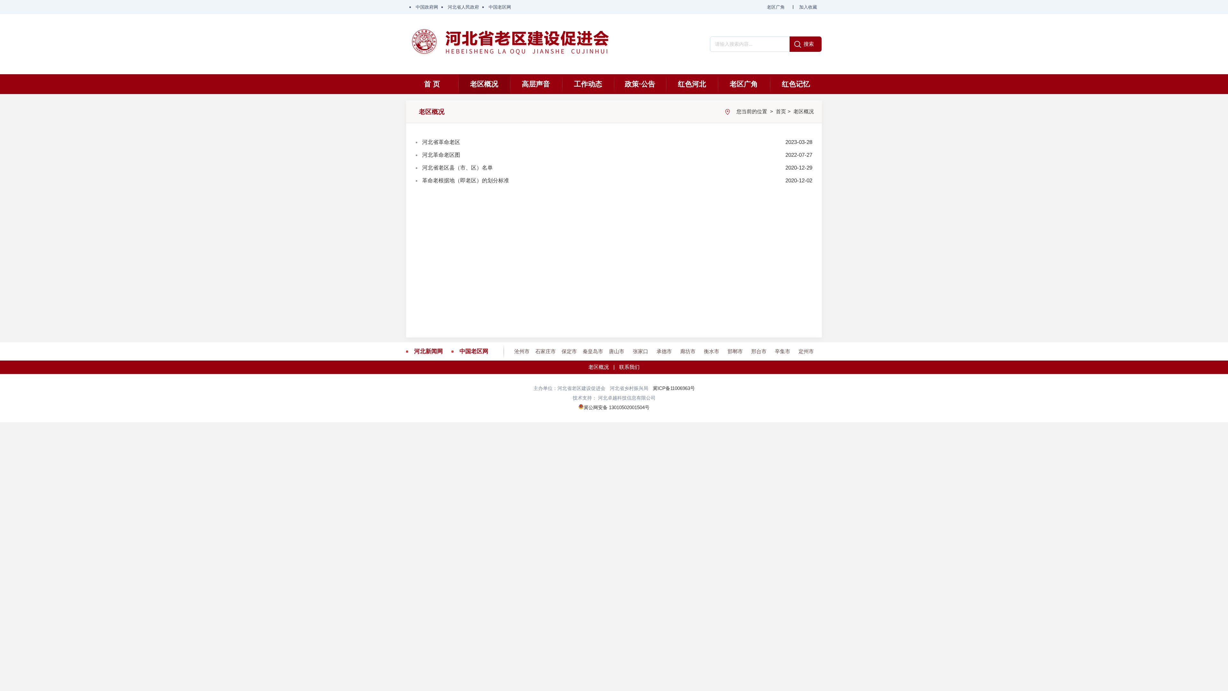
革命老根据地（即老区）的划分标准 (465, 181)
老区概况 (484, 84)
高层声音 (536, 84)
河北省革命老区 (441, 142)
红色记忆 (796, 84)
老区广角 (776, 7)
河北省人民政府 (463, 7)
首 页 (432, 84)
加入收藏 (808, 7)
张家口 (640, 351)
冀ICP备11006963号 (674, 388)
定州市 (806, 351)
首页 (781, 111)
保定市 (569, 351)
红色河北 (692, 84)
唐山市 (616, 351)
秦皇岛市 (593, 351)
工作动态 (588, 84)
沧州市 (522, 351)
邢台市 (759, 351)
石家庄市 (545, 351)
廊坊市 (688, 351)
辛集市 (782, 351)
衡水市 (711, 351)
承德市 (664, 351)
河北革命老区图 (441, 155)
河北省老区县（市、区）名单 (457, 168)
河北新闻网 (428, 351)
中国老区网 (500, 7)
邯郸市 (735, 351)
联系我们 (629, 367)
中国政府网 (427, 7)
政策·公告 (640, 84)
